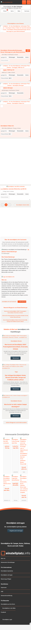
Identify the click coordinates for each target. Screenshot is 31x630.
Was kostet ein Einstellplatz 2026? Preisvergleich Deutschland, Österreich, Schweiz (15, 347)
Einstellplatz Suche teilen (22, 205)
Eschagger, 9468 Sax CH (7, 70)
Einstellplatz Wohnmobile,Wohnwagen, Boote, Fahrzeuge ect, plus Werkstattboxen (13, 51)
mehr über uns (22, 301)
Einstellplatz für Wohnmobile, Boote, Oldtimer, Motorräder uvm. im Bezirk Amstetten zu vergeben (24, 497)
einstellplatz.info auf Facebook (9, 301)
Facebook (3, 612)
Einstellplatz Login (7, 619)
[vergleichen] (1, 30)
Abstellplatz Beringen (7, 88)
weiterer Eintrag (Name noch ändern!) (7, 447)
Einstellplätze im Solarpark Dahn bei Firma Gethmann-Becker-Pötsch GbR (24, 468)
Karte (12, 11)
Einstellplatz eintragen (6, 575)
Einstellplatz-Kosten (16, 341)
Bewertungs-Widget (6, 579)
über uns (3, 558)
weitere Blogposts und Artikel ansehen (16, 422)
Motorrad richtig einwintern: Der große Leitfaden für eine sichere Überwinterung (15, 316)
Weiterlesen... (16, 358)
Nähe (18, 11)
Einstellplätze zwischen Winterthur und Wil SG (13, 189)
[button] (2, 204)
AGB (2, 591)
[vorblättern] (27, 37)
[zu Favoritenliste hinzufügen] (1, 27)
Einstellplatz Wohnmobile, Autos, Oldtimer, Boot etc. (7, 490)
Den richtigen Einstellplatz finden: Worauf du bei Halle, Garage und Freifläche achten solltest (15, 378)
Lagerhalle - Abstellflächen (15, 484)
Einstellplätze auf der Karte (8, 604)
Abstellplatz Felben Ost (7, 126)
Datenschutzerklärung (6, 595)
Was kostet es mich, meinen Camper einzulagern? (15, 405)
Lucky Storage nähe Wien (15, 447)
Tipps (16, 372)
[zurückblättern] (4, 37)
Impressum (3, 587)
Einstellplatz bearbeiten (7, 571)
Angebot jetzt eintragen (16, 531)
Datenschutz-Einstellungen (8, 562)
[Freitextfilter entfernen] (24, 2)
